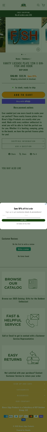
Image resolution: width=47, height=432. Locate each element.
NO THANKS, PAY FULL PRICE (23, 223)
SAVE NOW (23, 220)
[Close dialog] (45, 204)
